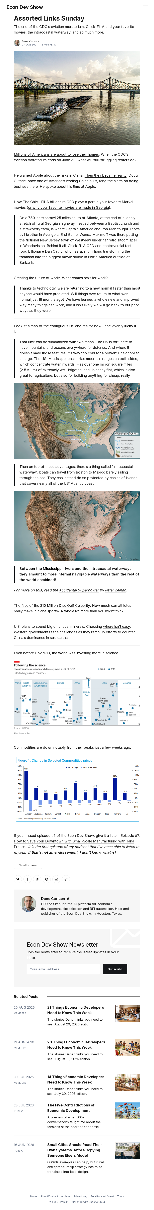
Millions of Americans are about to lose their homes (56, 154)
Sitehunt (63, 1201)
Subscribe (115, 969)
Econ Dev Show (24, 7)
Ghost (92, 1201)
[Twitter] (68, 899)
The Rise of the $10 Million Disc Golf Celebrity (52, 605)
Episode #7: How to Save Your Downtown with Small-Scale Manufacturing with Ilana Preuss (77, 841)
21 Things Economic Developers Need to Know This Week (75, 1010)
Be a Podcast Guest (102, 1196)
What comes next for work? (85, 278)
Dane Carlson (30, 41)
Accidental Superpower (79, 590)
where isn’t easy (116, 626)
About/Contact (49, 1196)
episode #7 (46, 835)
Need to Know (28, 865)
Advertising (80, 1196)
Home (33, 1196)
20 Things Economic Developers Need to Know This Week (76, 1045)
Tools (120, 1196)
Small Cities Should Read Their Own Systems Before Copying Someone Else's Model (74, 1150)
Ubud (101, 1201)
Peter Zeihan (115, 590)
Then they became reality (106, 175)
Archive (65, 1196)
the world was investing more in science (85, 653)
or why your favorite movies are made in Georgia (68, 207)
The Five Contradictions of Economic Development (70, 1108)
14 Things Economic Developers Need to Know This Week (75, 1079)
